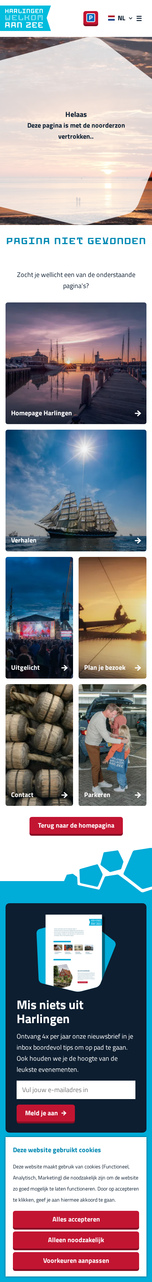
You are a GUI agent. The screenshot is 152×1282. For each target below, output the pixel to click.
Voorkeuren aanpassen (76, 1260)
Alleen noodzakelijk (76, 1240)
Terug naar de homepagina (76, 825)
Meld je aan (41, 1113)
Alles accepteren (76, 1219)
